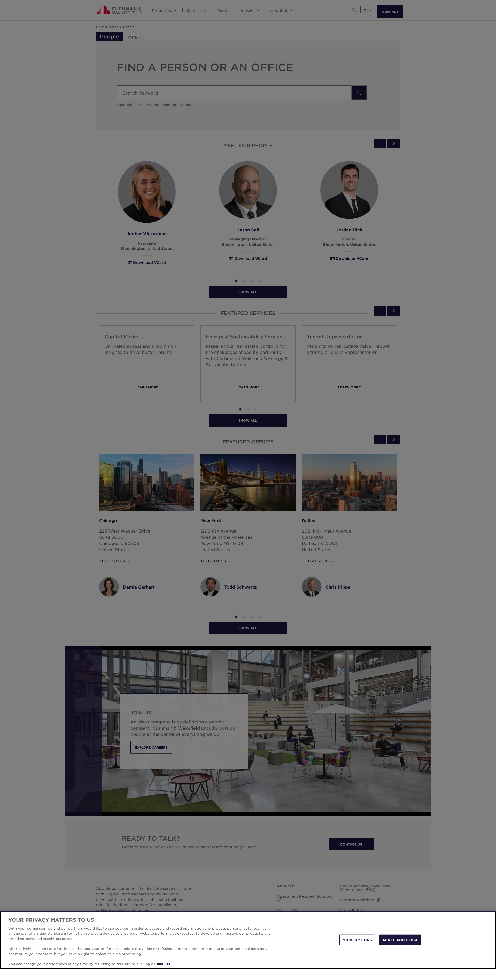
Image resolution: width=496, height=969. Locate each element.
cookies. (164, 964)
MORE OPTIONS (357, 940)
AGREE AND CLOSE (400, 940)
